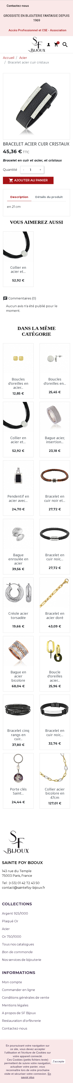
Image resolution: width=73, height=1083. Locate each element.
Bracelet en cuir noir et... (54, 498)
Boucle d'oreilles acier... (54, 676)
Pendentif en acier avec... (18, 498)
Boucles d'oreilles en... (55, 381)
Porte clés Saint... (18, 791)
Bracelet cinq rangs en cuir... (18, 734)
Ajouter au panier (28, 180)
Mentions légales (15, 1005)
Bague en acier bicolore (18, 676)
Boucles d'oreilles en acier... (18, 383)
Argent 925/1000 (15, 913)
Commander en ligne (18, 990)
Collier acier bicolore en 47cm (55, 793)
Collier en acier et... (18, 269)
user (48, 44)
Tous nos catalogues (18, 944)
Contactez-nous (14, 1028)
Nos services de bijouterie (21, 960)
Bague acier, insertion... (55, 439)
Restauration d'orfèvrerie (21, 1021)
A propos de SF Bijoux (19, 1013)
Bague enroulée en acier (18, 559)
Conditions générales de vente (25, 997)
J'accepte (58, 1061)
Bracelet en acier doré (54, 615)
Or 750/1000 (11, 936)
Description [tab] (19, 197)
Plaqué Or (10, 921)
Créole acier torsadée (18, 615)
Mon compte (12, 982)
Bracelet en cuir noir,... (54, 557)
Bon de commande (17, 952)
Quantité (10, 170)
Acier (6, 929)
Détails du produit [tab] (49, 197)
